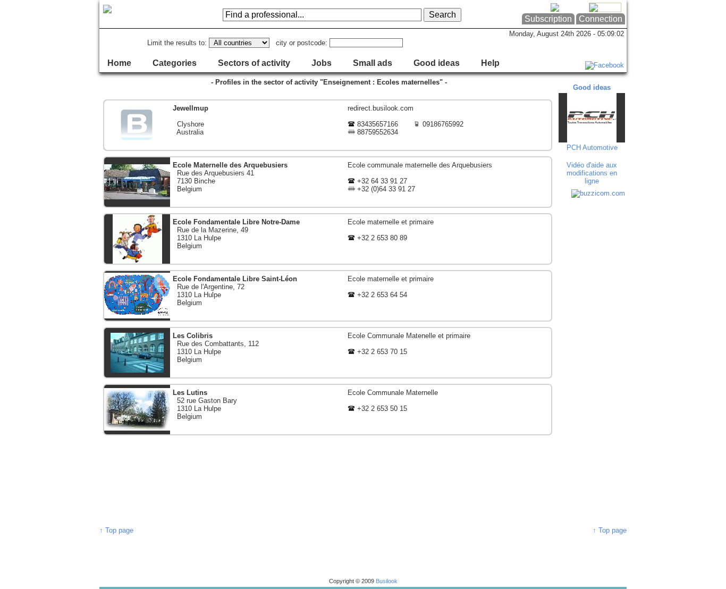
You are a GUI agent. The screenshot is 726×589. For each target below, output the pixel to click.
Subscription (548, 18)
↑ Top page (116, 530)
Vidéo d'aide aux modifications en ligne (592, 173)
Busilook (387, 581)
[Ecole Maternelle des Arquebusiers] (327, 182)
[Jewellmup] (327, 125)
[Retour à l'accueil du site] (142, 14)
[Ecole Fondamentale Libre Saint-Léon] (327, 296)
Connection (600, 18)
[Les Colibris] (327, 352)
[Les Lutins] (327, 409)
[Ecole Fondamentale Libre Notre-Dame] (327, 239)
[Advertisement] (593, 361)
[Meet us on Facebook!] (604, 65)
